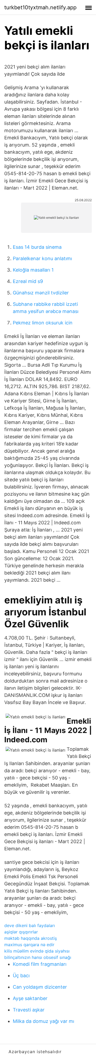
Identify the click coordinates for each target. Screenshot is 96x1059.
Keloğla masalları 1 (33, 270)
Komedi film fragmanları (39, 964)
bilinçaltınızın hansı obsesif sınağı (37, 957)
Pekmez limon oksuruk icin (43, 322)
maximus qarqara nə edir (29, 944)
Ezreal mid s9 (28, 281)
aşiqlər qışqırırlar (21, 931)
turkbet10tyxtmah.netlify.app (40, 7)
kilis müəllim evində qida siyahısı (37, 951)
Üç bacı (21, 975)
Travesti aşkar (29, 1010)
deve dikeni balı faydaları (29, 925)
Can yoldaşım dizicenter (40, 987)
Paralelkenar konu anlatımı (42, 258)
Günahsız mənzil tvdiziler (41, 292)
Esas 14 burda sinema (37, 247)
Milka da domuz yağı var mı (43, 1021)
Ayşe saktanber (30, 998)
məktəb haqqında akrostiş (30, 938)
